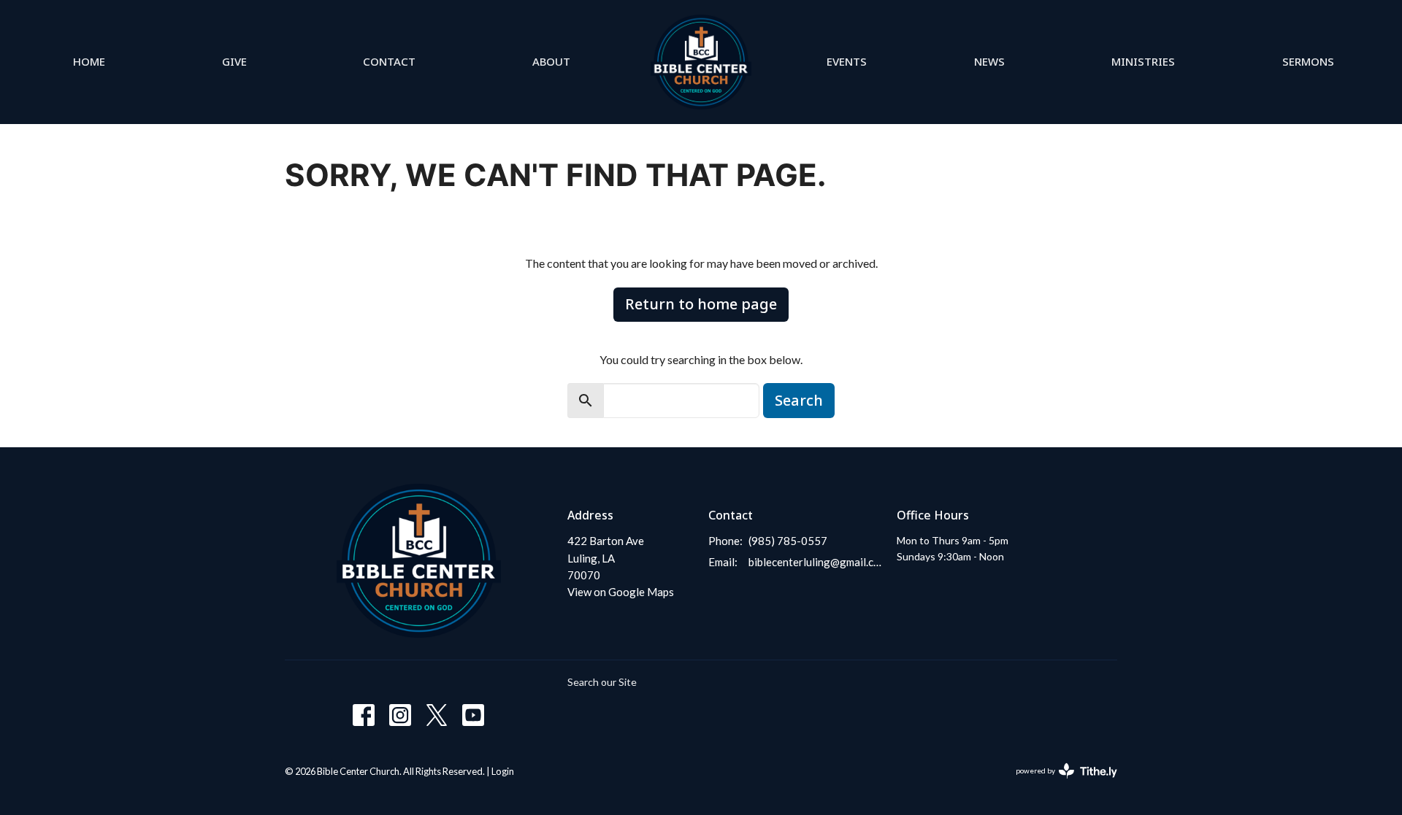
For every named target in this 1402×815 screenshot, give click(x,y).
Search (799, 400)
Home (89, 61)
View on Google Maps (620, 591)
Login (502, 771)
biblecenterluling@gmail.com (815, 561)
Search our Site (602, 682)
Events (847, 61)
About (551, 61)
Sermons (1308, 61)
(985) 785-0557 (787, 540)
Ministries (1143, 61)
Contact (389, 61)
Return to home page (701, 304)
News (989, 61)
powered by (1059, 783)
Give (234, 61)
